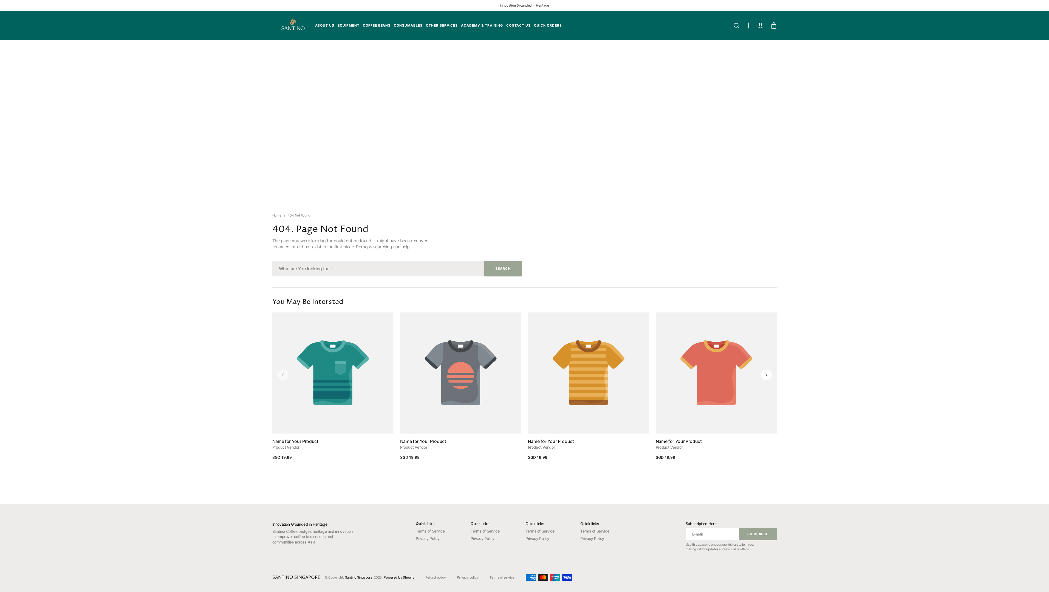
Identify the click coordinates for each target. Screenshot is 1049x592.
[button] (736, 25)
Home (276, 215)
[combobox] (397, 268)
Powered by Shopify (399, 577)
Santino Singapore (358, 577)
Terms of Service (430, 531)
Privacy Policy (428, 538)
